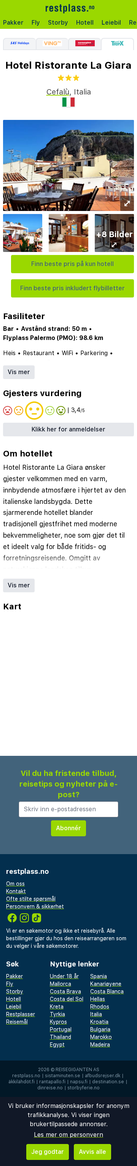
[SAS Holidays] (19, 44)
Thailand (60, 1037)
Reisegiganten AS (77, 1069)
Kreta (57, 1007)
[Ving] (52, 44)
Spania (98, 976)
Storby (58, 22)
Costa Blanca (107, 991)
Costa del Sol (66, 999)
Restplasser (20, 1014)
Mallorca (60, 984)
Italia (96, 1014)
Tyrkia (57, 1014)
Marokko (101, 1037)
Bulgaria (100, 1029)
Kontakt (16, 891)
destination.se (108, 1081)
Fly (36, 22)
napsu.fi (79, 1081)
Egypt (57, 1045)
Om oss (15, 884)
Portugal (61, 1029)
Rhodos (99, 1007)
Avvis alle (92, 1151)
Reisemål (17, 1022)
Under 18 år (64, 976)
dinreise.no (50, 1087)
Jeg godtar (47, 1151)
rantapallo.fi (52, 1081)
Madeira (100, 1045)
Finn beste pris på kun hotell (72, 264)
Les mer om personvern (68, 1134)
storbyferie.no (83, 1087)
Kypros (58, 1022)
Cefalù (57, 91)
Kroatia (99, 1022)
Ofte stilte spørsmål (31, 899)
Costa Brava (65, 991)
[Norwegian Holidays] (84, 44)
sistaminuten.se (62, 1075)
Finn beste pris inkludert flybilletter (72, 288)
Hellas (97, 999)
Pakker (13, 22)
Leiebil (111, 22)
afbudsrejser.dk (102, 1075)
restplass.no (26, 1075)
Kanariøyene (105, 984)
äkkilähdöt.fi (21, 1081)
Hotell (85, 22)
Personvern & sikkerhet (35, 906)
